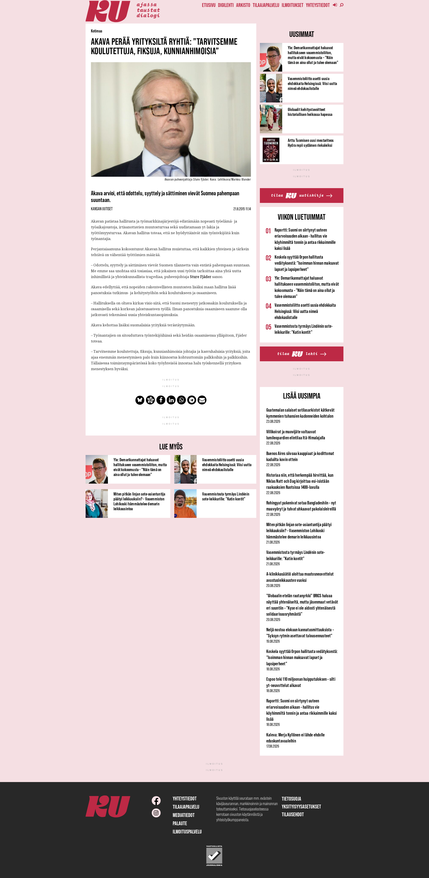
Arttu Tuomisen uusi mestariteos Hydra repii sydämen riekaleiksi (311, 143)
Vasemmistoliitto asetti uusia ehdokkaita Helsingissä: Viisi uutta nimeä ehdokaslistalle (226, 464)
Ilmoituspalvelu (187, 832)
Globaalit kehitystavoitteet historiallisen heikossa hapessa (310, 112)
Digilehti (226, 5)
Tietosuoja (291, 799)
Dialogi (148, 15)
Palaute (180, 823)
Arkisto (243, 5)
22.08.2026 (273, 443)
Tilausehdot (293, 814)
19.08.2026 (273, 641)
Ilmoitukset (292, 5)
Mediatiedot (184, 815)
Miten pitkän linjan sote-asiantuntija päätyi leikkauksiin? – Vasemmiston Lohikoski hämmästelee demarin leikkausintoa (139, 501)
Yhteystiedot (318, 5)
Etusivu (209, 5)
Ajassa (147, 4)
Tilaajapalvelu (266, 5)
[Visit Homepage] (108, 11)
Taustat (148, 10)
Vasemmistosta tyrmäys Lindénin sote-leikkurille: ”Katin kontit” (225, 496)
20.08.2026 (273, 585)
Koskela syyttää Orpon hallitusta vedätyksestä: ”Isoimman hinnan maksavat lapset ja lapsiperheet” (307, 263)
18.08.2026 (273, 669)
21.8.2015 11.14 (242, 209)
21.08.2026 (273, 542)
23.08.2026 (273, 421)
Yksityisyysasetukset (301, 807)
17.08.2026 (272, 746)
